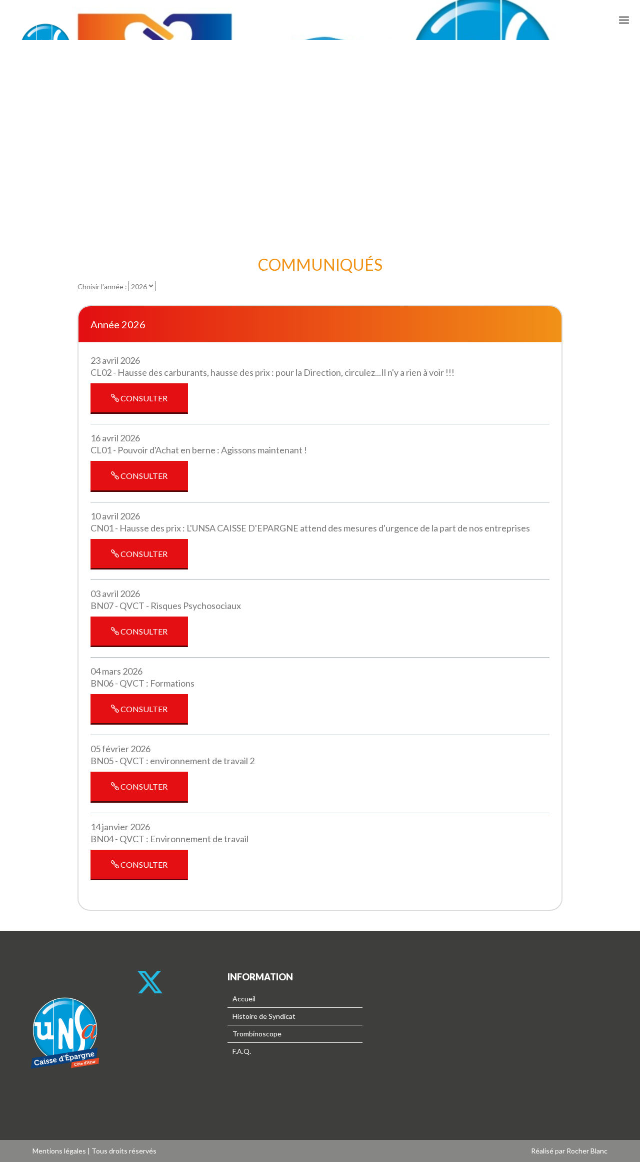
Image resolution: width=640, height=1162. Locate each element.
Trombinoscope (257, 1033)
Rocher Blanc (587, 1150)
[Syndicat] (65, 1093)
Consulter (143, 398)
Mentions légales (59, 1150)
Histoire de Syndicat (264, 1016)
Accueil (244, 998)
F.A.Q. (241, 1051)
